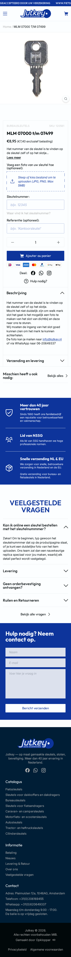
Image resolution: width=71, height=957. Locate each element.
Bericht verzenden (35, 708)
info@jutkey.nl (52, 339)
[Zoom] (65, 98)
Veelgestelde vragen (19, 875)
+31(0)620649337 (33, 904)
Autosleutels (13, 822)
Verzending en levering (25, 360)
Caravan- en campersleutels (24, 811)
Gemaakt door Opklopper (33, 940)
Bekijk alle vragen (33, 614)
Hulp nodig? (38, 281)
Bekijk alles (55, 376)
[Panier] (66, 14)
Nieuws (10, 858)
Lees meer (14, 157)
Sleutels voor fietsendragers (24, 806)
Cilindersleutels (16, 833)
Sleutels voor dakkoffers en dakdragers (32, 795)
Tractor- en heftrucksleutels (24, 828)
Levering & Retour (17, 863)
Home (7, 26)
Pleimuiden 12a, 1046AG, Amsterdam (40, 893)
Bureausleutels (18, 125)
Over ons (11, 869)
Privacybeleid (17, 949)
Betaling (11, 852)
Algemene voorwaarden (46, 949)
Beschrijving (17, 293)
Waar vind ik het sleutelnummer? (28, 213)
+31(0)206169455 (31, 899)
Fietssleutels (13, 789)
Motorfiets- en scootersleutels (26, 817)
